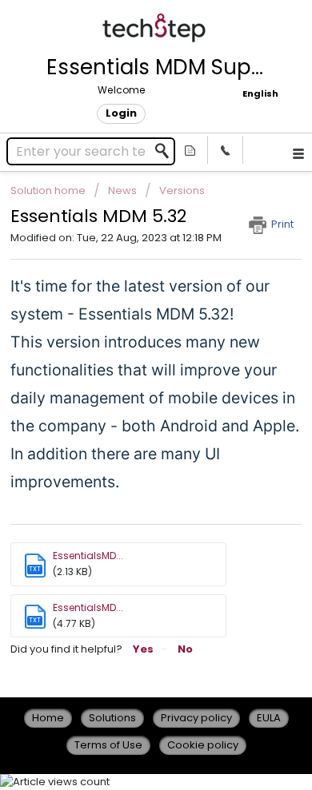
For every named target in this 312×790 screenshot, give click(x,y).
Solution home (49, 190)
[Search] (166, 151)
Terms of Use (108, 744)
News (122, 190)
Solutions (112, 717)
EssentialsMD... (88, 555)
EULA (269, 717)
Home (48, 717)
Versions (182, 190)
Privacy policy (196, 717)
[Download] (126, 382)
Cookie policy (202, 744)
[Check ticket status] (190, 150)
